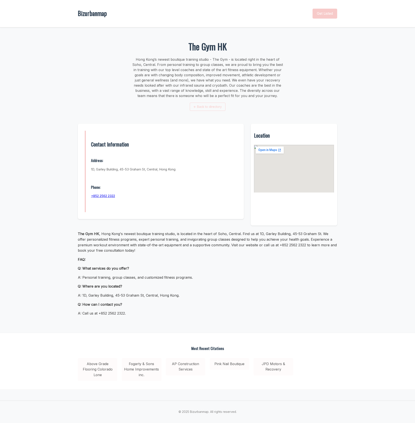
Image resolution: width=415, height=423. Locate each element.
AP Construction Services (185, 367)
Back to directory (207, 106)
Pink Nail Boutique (229, 364)
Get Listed (325, 13)
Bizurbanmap (92, 13)
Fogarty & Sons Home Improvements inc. (141, 369)
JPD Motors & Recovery (273, 367)
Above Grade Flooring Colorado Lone (98, 369)
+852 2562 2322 (103, 196)
